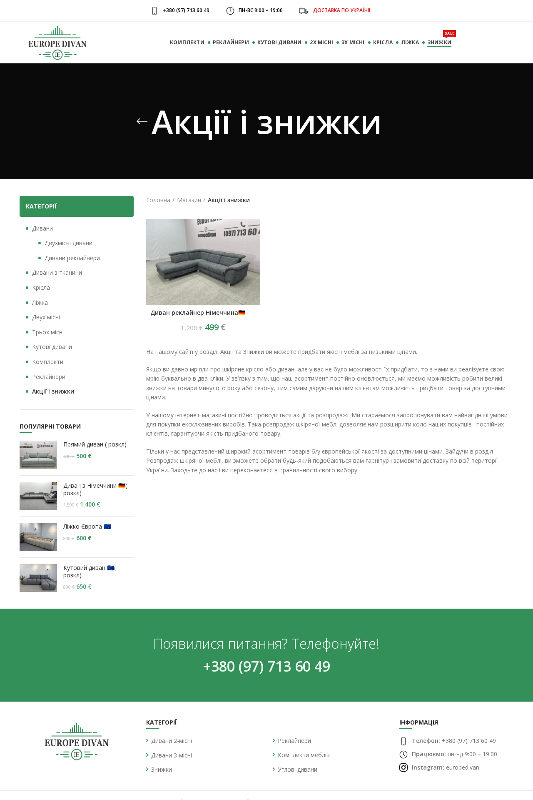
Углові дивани (297, 769)
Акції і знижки (53, 391)
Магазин (189, 200)
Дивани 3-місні (171, 755)
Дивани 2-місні (171, 741)
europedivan (462, 767)
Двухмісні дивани (68, 243)
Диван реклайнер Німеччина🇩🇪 (197, 312)
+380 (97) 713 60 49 (266, 666)
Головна (158, 200)
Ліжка (40, 302)
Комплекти (47, 362)
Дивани (42, 228)
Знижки (161, 769)
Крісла (41, 287)
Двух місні (46, 317)
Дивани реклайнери (72, 258)
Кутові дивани (52, 347)
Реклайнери (48, 377)
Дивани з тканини (57, 272)
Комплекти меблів (304, 755)
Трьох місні (48, 332)
